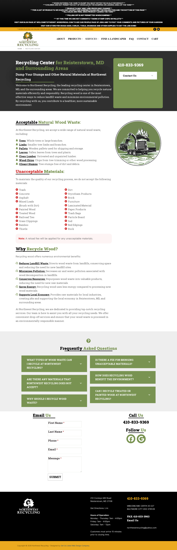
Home (20, 49)
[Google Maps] (158, 29)
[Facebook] (154, 29)
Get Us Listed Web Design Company (75, 546)
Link (106, 508)
